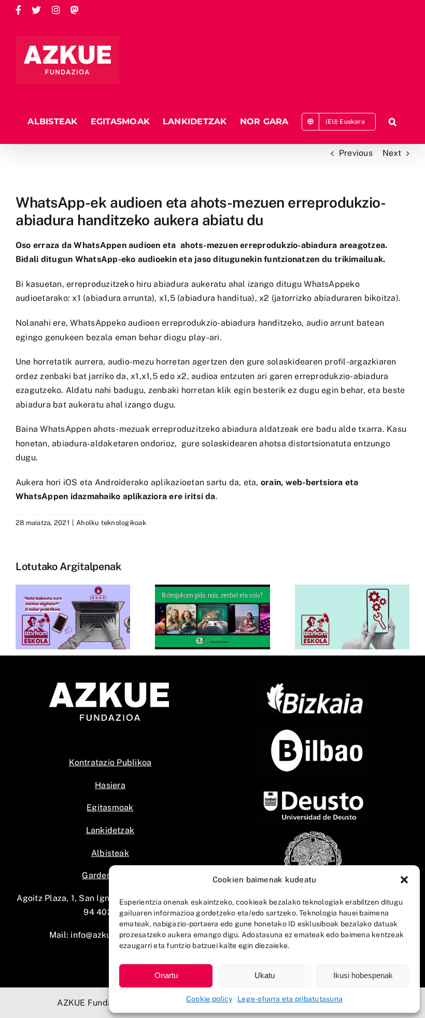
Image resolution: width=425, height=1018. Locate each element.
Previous (356, 153)
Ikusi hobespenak (363, 975)
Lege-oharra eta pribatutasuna (290, 999)
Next (391, 153)
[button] (404, 880)
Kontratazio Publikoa (110, 762)
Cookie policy (209, 999)
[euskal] (315, 833)
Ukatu (264, 975)
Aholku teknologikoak (111, 523)
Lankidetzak (110, 830)
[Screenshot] (315, 730)
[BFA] (315, 683)
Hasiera (110, 785)
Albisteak (110, 853)
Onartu (166, 975)
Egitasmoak (110, 807)
